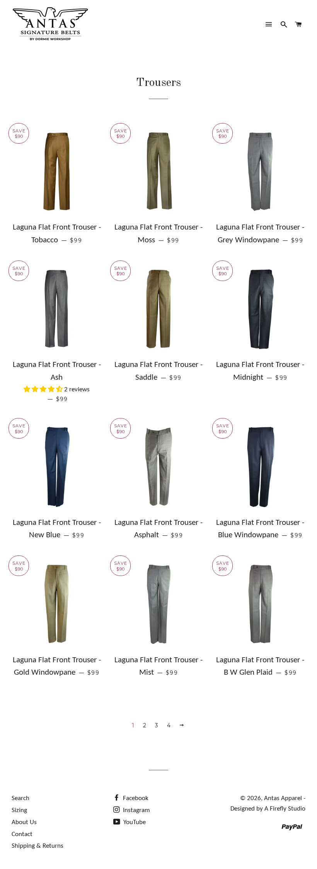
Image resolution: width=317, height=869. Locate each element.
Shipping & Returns (37, 846)
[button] (44, 389)
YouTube (134, 822)
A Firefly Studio (284, 809)
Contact (22, 834)
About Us (24, 822)
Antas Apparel (283, 798)
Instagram (135, 810)
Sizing (19, 810)
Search (20, 798)
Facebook (134, 798)
